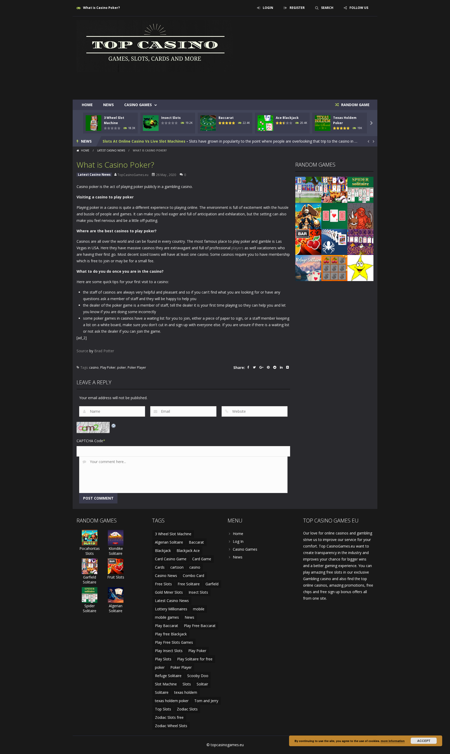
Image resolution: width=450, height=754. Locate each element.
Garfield (211, 583)
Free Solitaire (189, 583)
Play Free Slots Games (174, 642)
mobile (198, 608)
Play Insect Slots (169, 650)
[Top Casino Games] (155, 45)
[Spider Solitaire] (360, 189)
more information (393, 741)
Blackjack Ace (188, 550)
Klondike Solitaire (116, 551)
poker (121, 367)
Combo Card (193, 575)
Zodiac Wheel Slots (171, 725)
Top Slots (163, 709)
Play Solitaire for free (195, 658)
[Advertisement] (278, 84)
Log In (238, 541)
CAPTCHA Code (90, 440)
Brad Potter (104, 350)
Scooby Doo (197, 675)
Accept (423, 740)
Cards (160, 567)
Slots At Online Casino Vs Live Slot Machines (144, 141)
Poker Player (137, 367)
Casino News (166, 575)
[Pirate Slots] (308, 215)
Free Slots (163, 583)
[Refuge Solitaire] (308, 267)
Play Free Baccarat (200, 625)
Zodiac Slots (187, 709)
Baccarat (226, 117)
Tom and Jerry (206, 700)
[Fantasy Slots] (360, 215)
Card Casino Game (170, 558)
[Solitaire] (334, 241)
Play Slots (163, 658)
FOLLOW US (358, 7)
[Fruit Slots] (308, 241)
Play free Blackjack (171, 633)
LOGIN (268, 7)
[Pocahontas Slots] (89, 537)
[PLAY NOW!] (93, 122)
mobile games (167, 617)
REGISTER (297, 7)
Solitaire (161, 692)
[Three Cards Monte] (334, 215)
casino (94, 367)
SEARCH (327, 7)
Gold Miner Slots (169, 592)
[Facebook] (248, 368)
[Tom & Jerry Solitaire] (308, 189)
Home (87, 104)
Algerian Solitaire (115, 608)
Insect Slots (171, 117)
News (108, 104)
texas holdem (185, 692)
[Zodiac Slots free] (360, 267)
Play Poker (108, 367)
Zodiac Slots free (169, 717)
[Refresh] (114, 425)
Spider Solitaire (89, 608)
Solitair (202, 684)
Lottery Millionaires (171, 608)
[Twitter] (254, 368)
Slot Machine (166, 684)
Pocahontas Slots (89, 551)
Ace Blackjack (287, 117)
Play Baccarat (166, 625)
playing (231, 305)
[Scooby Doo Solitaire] (360, 241)
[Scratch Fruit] (334, 267)
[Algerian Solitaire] (115, 594)
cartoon (177, 567)
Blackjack (163, 550)
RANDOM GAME (355, 104)
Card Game (201, 558)
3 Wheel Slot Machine (173, 533)
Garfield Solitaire (89, 580)
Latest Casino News (111, 150)
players (237, 247)
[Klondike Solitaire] (115, 537)
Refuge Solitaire (168, 675)
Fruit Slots (115, 577)
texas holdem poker (172, 700)
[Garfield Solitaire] (334, 189)
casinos (127, 318)
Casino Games (138, 104)
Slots (187, 684)
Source (82, 350)
